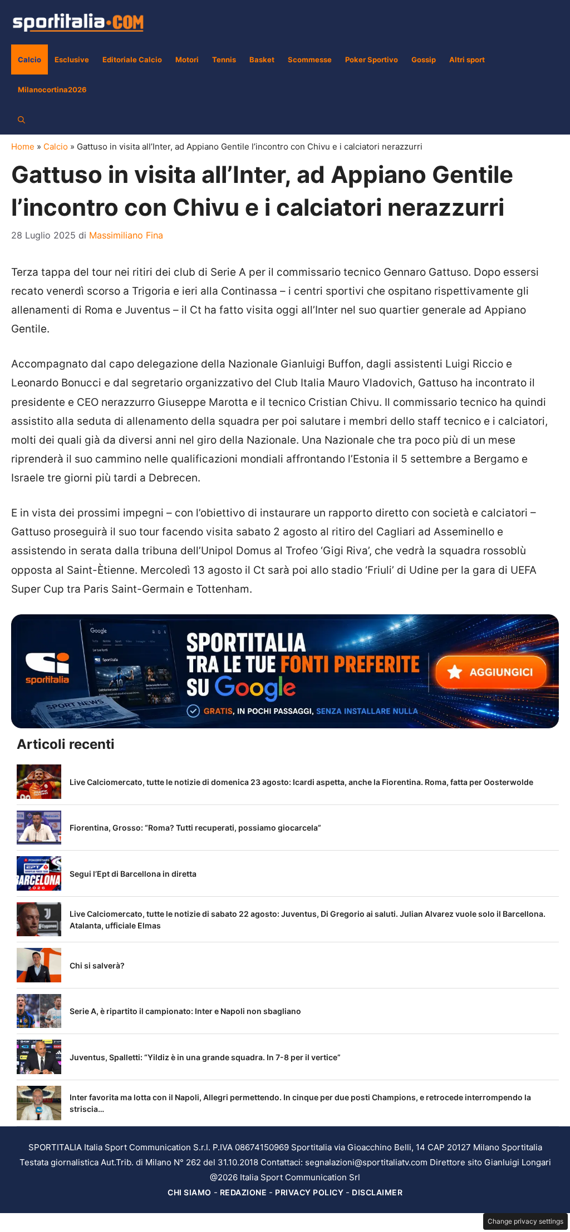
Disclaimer (377, 1192)
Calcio (29, 59)
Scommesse (310, 59)
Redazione (243, 1192)
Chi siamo (190, 1192)
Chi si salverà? (97, 965)
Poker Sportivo (371, 59)
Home (23, 146)
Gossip (423, 59)
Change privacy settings (525, 1221)
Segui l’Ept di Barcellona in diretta (133, 873)
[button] (21, 120)
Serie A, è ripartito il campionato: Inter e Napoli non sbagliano (185, 1011)
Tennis (224, 59)
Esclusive (72, 59)
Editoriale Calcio (132, 59)
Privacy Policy (309, 1192)
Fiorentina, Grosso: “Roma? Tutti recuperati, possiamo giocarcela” (195, 827)
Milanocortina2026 (52, 89)
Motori (187, 59)
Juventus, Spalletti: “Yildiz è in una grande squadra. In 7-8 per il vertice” (205, 1057)
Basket (261, 59)
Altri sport (467, 59)
